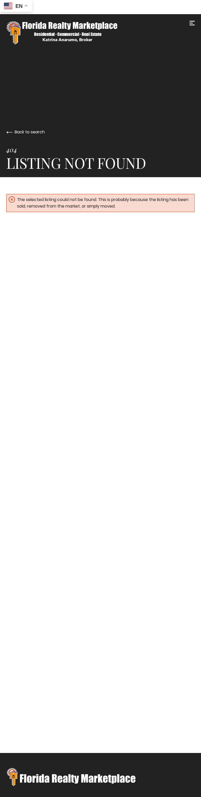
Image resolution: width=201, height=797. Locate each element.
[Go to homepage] (100, 32)
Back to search (30, 132)
